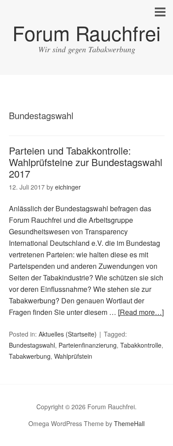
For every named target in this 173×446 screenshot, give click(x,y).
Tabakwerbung (30, 356)
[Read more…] (141, 312)
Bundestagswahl (32, 345)
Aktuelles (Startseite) (68, 334)
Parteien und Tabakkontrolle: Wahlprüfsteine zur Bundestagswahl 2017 (85, 162)
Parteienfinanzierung (88, 345)
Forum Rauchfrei (86, 32)
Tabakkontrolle (140, 345)
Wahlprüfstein (73, 356)
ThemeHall (129, 423)
